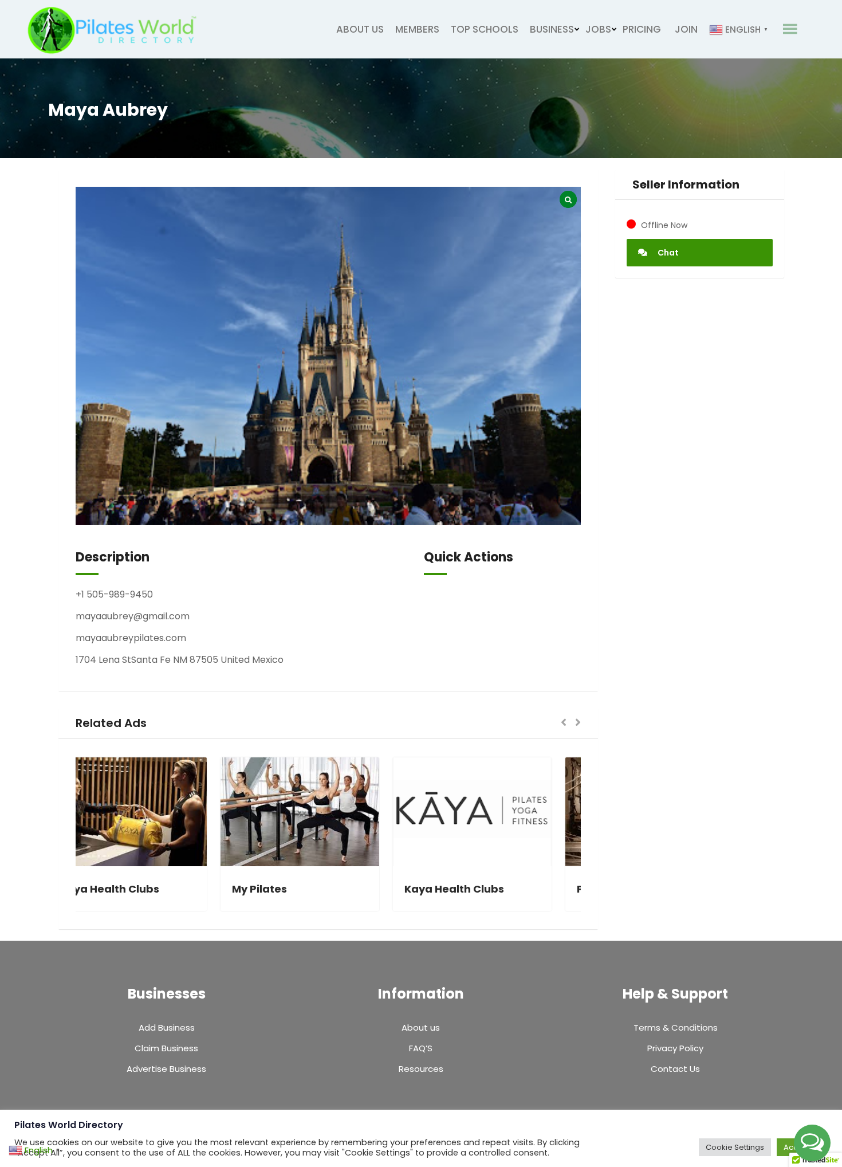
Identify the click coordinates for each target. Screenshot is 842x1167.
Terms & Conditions (676, 1027)
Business (552, 29)
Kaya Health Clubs (138, 889)
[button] (563, 723)
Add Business (167, 1027)
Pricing (642, 29)
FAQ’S (420, 1048)
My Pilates (288, 889)
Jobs (598, 29)
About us (360, 29)
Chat (667, 252)
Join (686, 29)
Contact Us (675, 1069)
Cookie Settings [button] (735, 1147)
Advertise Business (166, 1069)
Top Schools (484, 29)
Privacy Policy (675, 1048)
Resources (421, 1069)
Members (417, 29)
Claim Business (166, 1048)
